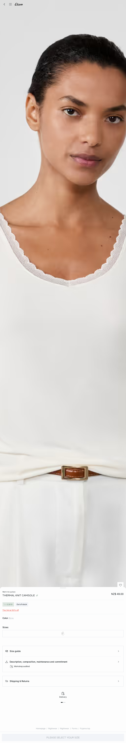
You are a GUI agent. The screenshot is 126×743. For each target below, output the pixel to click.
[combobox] (63, 633)
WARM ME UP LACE (8, 592)
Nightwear (52, 728)
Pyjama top (85, 728)
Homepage (40, 728)
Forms (74, 728)
